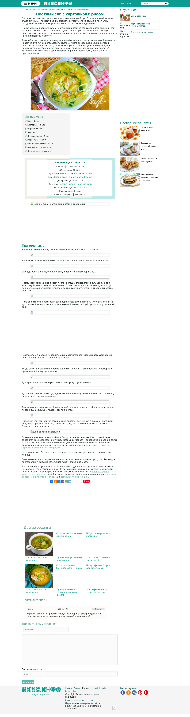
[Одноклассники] (55, 481)
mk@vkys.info (100, 688)
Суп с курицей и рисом (142, 32)
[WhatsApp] (66, 481)
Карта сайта (70, 691)
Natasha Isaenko (83, 177)
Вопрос (32, 669)
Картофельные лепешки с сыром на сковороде (149, 177)
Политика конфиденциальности (79, 700)
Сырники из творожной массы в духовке (149, 146)
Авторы (77, 688)
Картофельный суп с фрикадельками (98, 590)
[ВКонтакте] (51, 481)
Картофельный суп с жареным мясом (140, 25)
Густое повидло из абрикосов (148, 128)
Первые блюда (67, 184)
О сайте (68, 688)
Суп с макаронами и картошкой (98, 558)
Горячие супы (84, 184)
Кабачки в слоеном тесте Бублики (149, 160)
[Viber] (62, 481)
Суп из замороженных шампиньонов (69, 558)
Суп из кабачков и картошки (36, 558)
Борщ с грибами (138, 16)
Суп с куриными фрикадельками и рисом (66, 592)
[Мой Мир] (58, 481)
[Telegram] (69, 481)
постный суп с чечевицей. (74, 476)
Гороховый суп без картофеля (37, 590)
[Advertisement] (70, 226)
